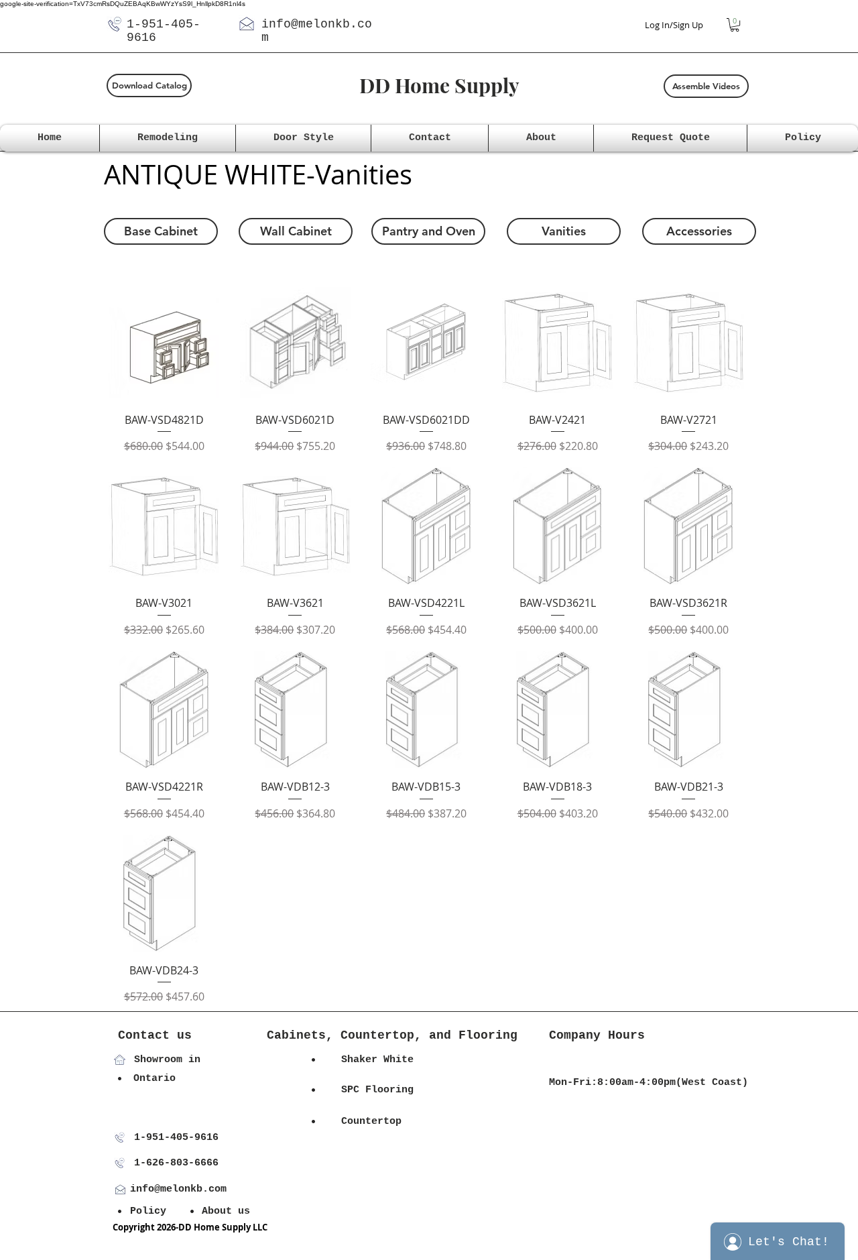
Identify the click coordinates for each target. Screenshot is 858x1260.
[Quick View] (164, 343)
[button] (735, 25)
